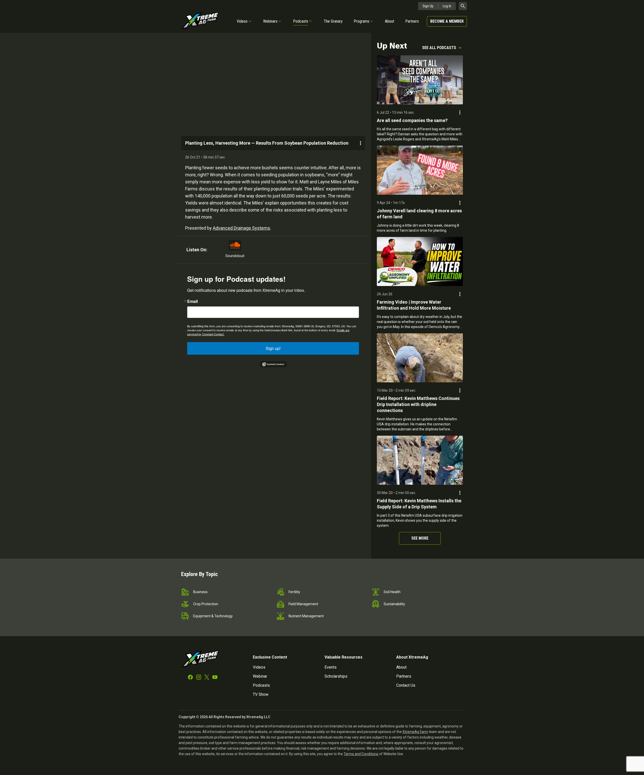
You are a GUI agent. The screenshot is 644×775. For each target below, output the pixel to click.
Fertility (294, 592)
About (389, 21)
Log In (447, 6)
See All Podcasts (439, 47)
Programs (361, 21)
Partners (412, 21)
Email (192, 301)
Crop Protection (205, 604)
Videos (242, 21)
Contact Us (405, 685)
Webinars (270, 21)
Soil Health (392, 592)
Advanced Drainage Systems (241, 228)
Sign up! (273, 348)
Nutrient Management (306, 616)
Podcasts (300, 21)
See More (419, 538)
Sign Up (428, 6)
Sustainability (394, 604)
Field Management (303, 604)
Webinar (260, 676)
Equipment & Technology (213, 616)
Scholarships (336, 676)
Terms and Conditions (361, 754)
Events (331, 667)
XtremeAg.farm (415, 732)
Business (200, 592)
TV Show (260, 694)
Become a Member (447, 21)
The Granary (333, 21)
